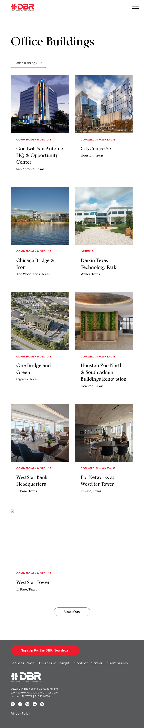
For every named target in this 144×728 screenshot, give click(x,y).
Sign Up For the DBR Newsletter (45, 650)
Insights (64, 663)
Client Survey (117, 663)
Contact (81, 663)
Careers (97, 663)
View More (72, 611)
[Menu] (135, 8)
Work (31, 663)
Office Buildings (26, 63)
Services (17, 663)
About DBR (47, 663)
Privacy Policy (20, 713)
